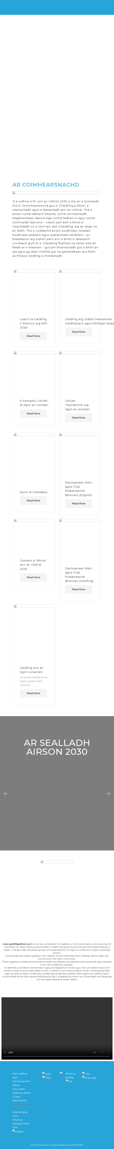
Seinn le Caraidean (34, 492)
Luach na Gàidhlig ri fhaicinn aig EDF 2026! (33, 323)
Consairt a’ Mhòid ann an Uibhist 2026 (33, 565)
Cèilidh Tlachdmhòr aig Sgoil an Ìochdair (77, 405)
